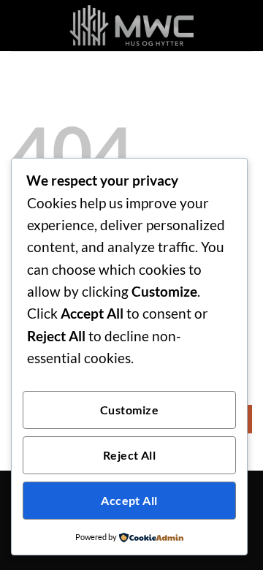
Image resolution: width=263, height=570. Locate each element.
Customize (129, 410)
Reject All (129, 455)
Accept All (129, 500)
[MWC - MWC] (131, 25)
